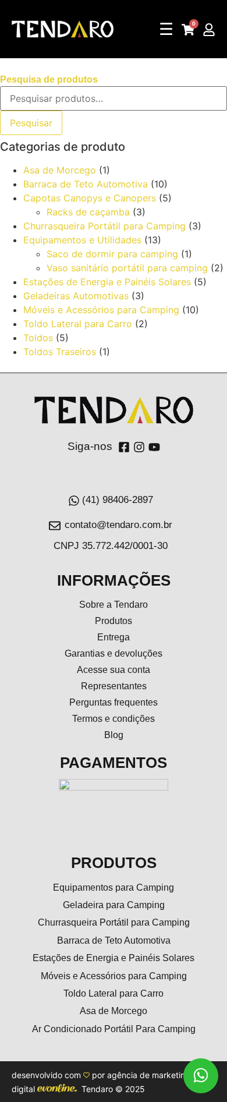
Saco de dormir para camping (112, 254)
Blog (113, 735)
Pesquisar (31, 123)
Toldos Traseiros (59, 351)
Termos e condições (113, 719)
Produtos (113, 621)
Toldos (38, 337)
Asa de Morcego (59, 170)
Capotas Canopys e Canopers (89, 198)
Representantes (114, 686)
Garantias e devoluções (113, 653)
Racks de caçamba (88, 212)
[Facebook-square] (124, 447)
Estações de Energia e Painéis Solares (107, 282)
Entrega (113, 637)
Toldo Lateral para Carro (77, 323)
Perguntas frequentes (113, 702)
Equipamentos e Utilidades (82, 240)
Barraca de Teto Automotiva (85, 184)
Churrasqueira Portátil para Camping (104, 226)
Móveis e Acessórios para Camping (101, 310)
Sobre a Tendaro (113, 605)
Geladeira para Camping (114, 905)
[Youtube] (154, 447)
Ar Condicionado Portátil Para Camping (114, 1029)
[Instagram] (139, 447)
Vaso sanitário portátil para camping (127, 268)
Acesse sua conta (113, 670)
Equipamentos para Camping (113, 887)
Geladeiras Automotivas (76, 296)
